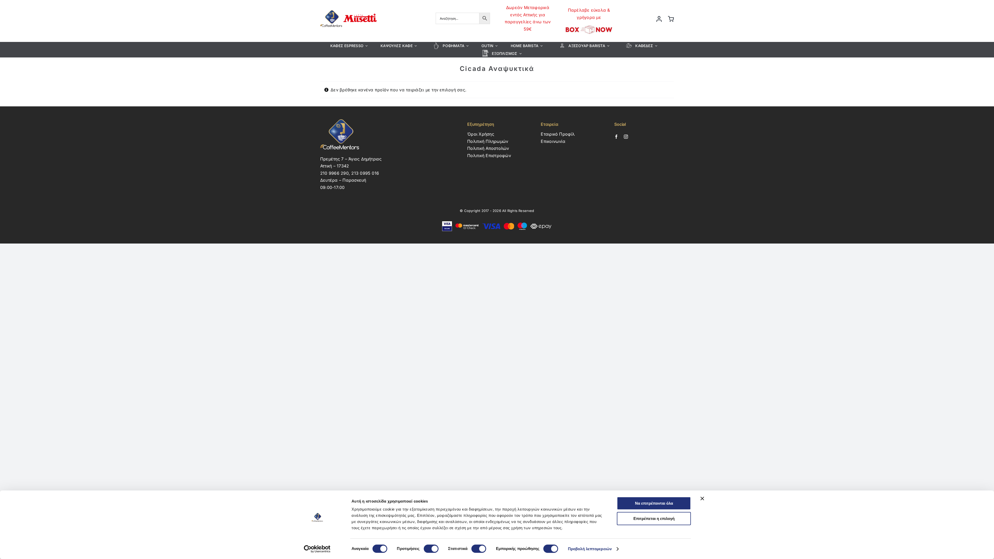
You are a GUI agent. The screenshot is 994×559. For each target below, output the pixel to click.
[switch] (431, 549)
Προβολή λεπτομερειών (590, 549)
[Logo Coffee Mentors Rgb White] (339, 121)
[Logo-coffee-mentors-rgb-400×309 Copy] (348, 8)
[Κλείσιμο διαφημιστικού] (702, 498)
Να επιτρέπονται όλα (654, 503)
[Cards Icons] (497, 223)
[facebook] (616, 137)
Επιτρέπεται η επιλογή (654, 518)
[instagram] (626, 137)
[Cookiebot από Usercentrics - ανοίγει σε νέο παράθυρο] (317, 549)
